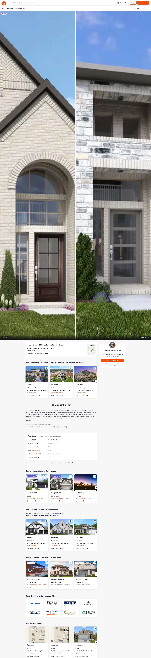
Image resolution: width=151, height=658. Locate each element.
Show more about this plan (61, 463)
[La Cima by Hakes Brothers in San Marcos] (85, 483)
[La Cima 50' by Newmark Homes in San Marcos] (61, 483)
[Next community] (96, 487)
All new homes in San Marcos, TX (15, 8)
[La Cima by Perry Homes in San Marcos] (37, 483)
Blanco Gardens (59, 513)
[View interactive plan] (9, 337)
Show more (29, 420)
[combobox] (24, 3)
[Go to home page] (4, 3)
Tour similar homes (112, 360)
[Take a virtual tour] (6, 337)
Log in (133, 3)
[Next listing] (96, 382)
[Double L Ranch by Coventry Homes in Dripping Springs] (61, 569)
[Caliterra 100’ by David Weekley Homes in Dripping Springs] (37, 569)
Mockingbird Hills (49, 513)
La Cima (37, 447)
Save (146, 8)
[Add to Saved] (46, 368)
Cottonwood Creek (38, 513)
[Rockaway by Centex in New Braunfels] (85, 569)
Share (138, 8)
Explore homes (143, 3)
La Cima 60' (37, 454)
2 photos (146, 337)
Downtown (29, 513)
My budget (123, 3)
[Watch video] (2, 337)
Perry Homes (36, 450)
